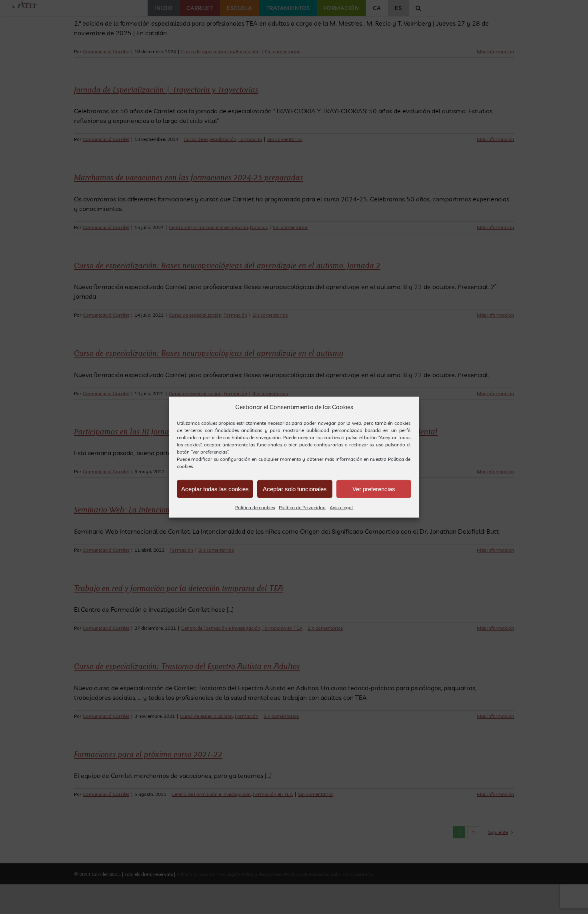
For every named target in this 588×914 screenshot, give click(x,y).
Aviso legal (341, 507)
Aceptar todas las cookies (215, 488)
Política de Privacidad (302, 507)
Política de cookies (255, 507)
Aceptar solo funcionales (295, 488)
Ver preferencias (373, 488)
